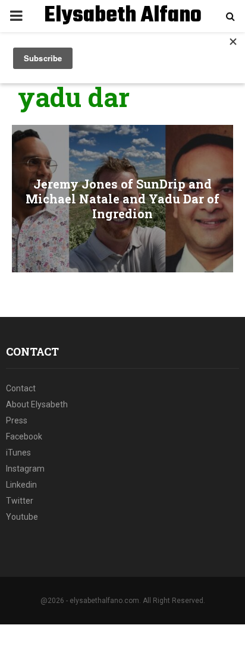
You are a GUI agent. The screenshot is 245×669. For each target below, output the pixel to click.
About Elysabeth (37, 404)
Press (16, 420)
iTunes (18, 452)
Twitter (19, 500)
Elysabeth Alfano (123, 16)
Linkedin (21, 484)
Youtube (22, 517)
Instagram (25, 468)
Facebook (24, 436)
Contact (21, 388)
